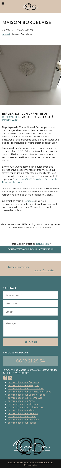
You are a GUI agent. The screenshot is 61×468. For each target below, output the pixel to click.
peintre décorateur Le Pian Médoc (26, 394)
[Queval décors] (30, 6)
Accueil (6, 34)
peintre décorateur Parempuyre (25, 398)
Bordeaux (10, 120)
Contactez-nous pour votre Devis (30, 249)
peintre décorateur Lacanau (23, 413)
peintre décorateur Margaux (23, 404)
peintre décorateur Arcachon (23, 419)
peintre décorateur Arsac (21, 401)
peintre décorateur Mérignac (23, 385)
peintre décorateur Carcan (22, 416)
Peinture (17, 182)
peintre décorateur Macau (22, 410)
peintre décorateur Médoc (22, 422)
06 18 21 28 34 (30, 361)
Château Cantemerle (18, 267)
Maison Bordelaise (44, 270)
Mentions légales (15, 462)
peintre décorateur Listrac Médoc (26, 388)
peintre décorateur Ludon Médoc (26, 407)
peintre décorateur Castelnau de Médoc (29, 391)
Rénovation (11, 117)
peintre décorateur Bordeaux (23, 382)
